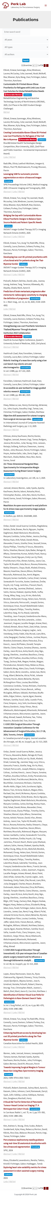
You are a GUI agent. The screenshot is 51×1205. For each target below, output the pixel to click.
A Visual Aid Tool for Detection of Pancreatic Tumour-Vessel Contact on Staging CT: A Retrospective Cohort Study (22, 1105)
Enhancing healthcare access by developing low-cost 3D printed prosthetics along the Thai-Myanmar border (24, 1036)
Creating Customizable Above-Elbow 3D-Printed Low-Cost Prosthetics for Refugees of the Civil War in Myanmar (24, 136)
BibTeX (6, 112)
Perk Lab (18, 4)
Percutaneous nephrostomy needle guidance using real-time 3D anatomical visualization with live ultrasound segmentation (24, 1143)
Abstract (7, 191)
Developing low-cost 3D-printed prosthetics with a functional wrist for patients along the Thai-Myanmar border (25, 260)
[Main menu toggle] (46, 5)
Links (5, 157)
